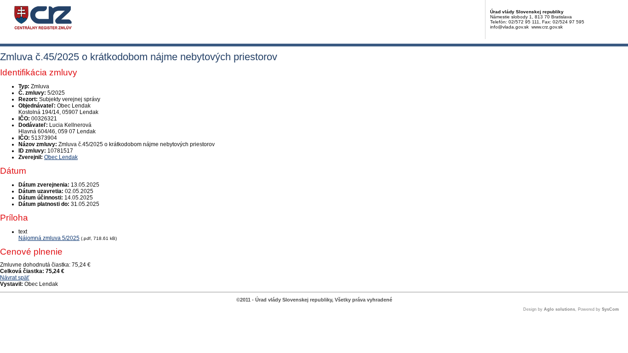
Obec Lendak (61, 157)
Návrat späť (14, 277)
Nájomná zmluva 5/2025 (49, 238)
